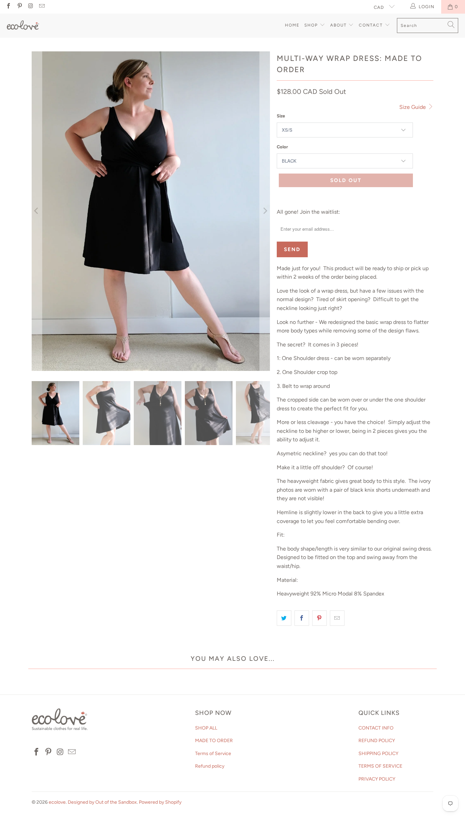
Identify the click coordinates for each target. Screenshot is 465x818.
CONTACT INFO (376, 728)
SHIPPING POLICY (378, 753)
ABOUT (339, 25)
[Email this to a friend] (337, 618)
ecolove (57, 802)
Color (282, 146)
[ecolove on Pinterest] (19, 6)
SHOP (312, 25)
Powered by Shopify (160, 802)
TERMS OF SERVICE (380, 766)
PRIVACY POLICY (376, 779)
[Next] (264, 211)
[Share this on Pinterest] (319, 618)
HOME (292, 25)
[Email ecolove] (41, 6)
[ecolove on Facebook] (8, 6)
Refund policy (209, 766)
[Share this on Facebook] (301, 618)
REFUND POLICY (376, 740)
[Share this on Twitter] (284, 618)
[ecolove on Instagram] (30, 6)
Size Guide (413, 107)
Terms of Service (213, 753)
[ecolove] (23, 25)
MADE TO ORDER (214, 740)
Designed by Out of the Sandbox (102, 802)
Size (281, 115)
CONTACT (372, 25)
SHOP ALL (206, 728)
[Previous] (36, 211)
